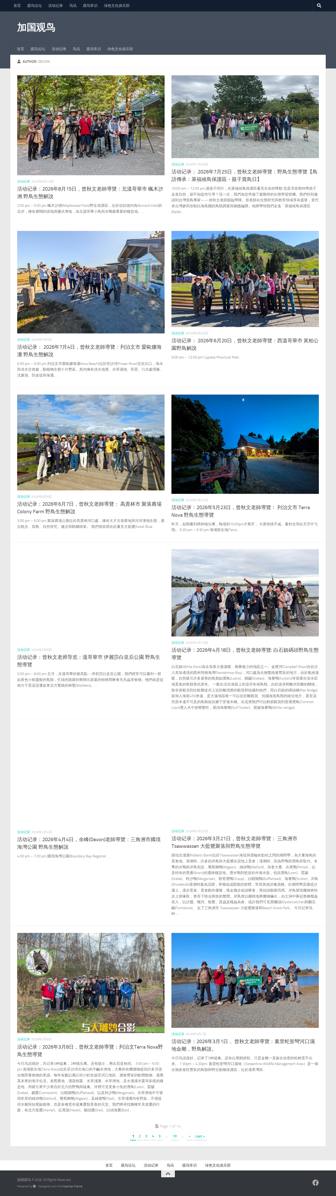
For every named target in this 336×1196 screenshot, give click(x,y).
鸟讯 (73, 5)
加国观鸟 (36, 27)
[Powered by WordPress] (34, 1186)
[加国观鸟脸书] (315, 1183)
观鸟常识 (90, 5)
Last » (200, 1136)
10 (175, 1136)
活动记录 (55, 5)
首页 (17, 5)
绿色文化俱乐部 (117, 5)
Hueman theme (73, 1186)
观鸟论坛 (34, 5)
